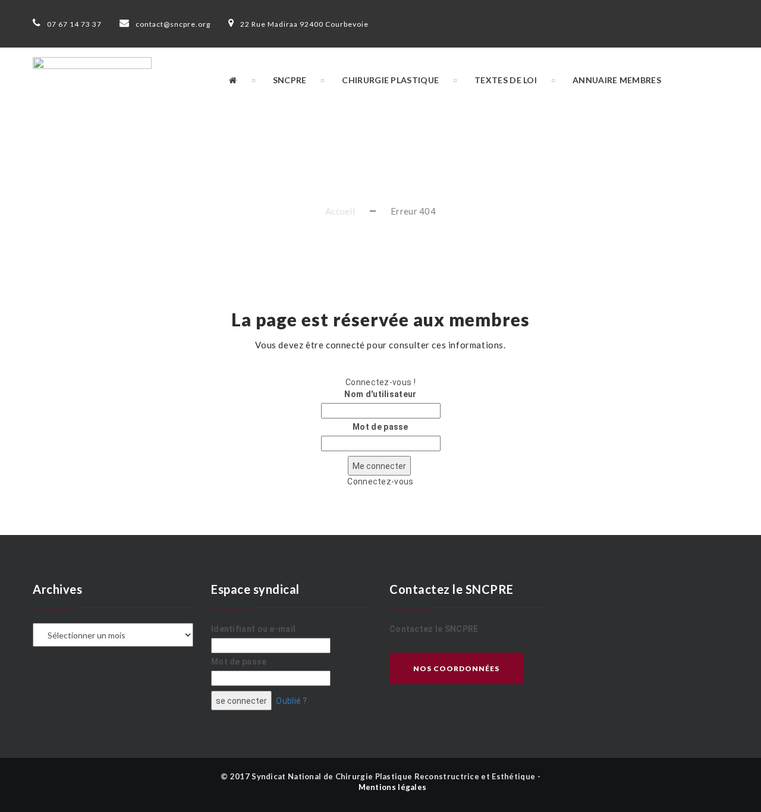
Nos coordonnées (456, 668)
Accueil (340, 211)
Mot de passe (380, 427)
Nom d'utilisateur (380, 394)
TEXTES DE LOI (505, 80)
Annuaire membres (617, 80)
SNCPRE (290, 80)
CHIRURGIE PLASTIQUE (390, 80)
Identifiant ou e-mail (253, 629)
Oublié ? (291, 701)
